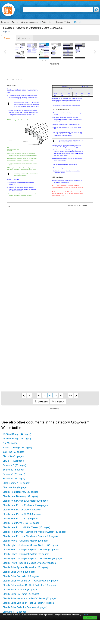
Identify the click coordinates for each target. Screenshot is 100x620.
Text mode (8, 38)
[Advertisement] (50, 69)
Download (42, 401)
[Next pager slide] (95, 52)
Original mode (24, 38)
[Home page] (8, 10)
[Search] (96, 9)
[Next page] (76, 395)
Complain (59, 401)
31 (44, 395)
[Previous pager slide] (5, 52)
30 (39, 395)
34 (61, 395)
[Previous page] (23, 395)
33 (55, 395)
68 (70, 395)
